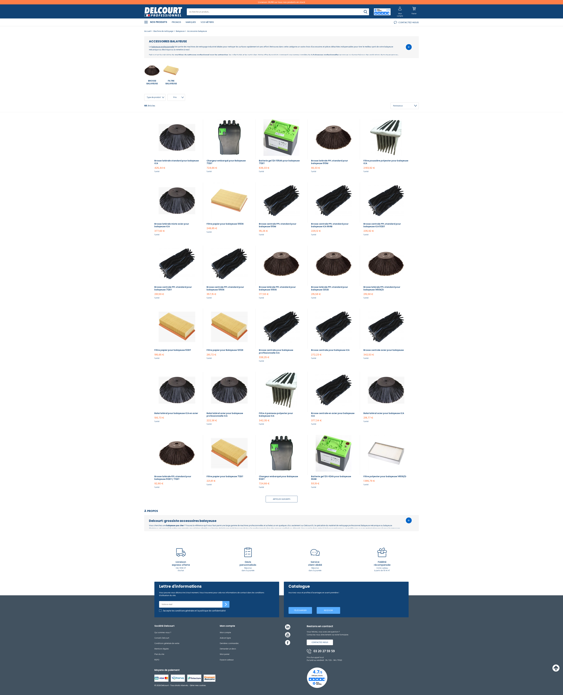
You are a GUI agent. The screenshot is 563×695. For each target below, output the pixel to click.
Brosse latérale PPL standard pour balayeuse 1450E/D (381, 288)
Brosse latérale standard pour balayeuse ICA (176, 162)
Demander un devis (228, 648)
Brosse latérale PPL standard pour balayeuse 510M (329, 162)
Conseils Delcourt (161, 638)
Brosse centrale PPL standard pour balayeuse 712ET (173, 288)
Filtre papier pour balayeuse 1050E (225, 223)
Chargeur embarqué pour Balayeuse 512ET (278, 478)
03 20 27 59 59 (324, 651)
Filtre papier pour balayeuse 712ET (225, 476)
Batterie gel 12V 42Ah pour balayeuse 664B (331, 478)
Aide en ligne (225, 638)
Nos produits (158, 22)
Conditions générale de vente (166, 643)
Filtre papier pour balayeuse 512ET (172, 350)
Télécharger (300, 610)
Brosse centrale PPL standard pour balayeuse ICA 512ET (382, 225)
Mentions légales (161, 648)
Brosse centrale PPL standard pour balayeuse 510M (277, 225)
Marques (191, 22)
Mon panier (224, 654)
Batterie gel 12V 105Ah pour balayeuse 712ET (279, 162)
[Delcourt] (163, 12)
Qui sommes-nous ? (162, 632)
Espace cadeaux (227, 659)
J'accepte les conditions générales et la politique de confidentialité (194, 611)
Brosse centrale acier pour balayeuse (383, 350)
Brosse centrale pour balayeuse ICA (330, 350)
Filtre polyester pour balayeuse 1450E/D (384, 476)
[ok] (225, 604)
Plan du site (159, 654)
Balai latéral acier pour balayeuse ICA (383, 413)
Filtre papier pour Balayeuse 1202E (225, 350)
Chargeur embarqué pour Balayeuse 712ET (226, 162)
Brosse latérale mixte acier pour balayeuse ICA (171, 225)
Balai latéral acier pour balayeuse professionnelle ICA (225, 414)
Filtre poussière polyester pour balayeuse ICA (385, 162)
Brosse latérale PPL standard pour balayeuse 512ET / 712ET (172, 478)
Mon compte (225, 632)
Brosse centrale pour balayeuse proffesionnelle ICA (276, 351)
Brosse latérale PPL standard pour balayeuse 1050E (277, 288)
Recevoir (328, 610)
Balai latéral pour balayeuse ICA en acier (176, 413)
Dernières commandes (229, 643)
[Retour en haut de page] (555, 671)
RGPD (156, 659)
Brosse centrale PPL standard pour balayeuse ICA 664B (330, 225)
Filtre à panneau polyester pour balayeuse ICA (276, 414)
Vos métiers (207, 22)
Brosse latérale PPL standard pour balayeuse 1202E (329, 288)
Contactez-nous (320, 642)
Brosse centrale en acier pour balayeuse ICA (333, 414)
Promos (176, 22)
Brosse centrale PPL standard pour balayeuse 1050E (225, 288)
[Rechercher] (365, 11)
